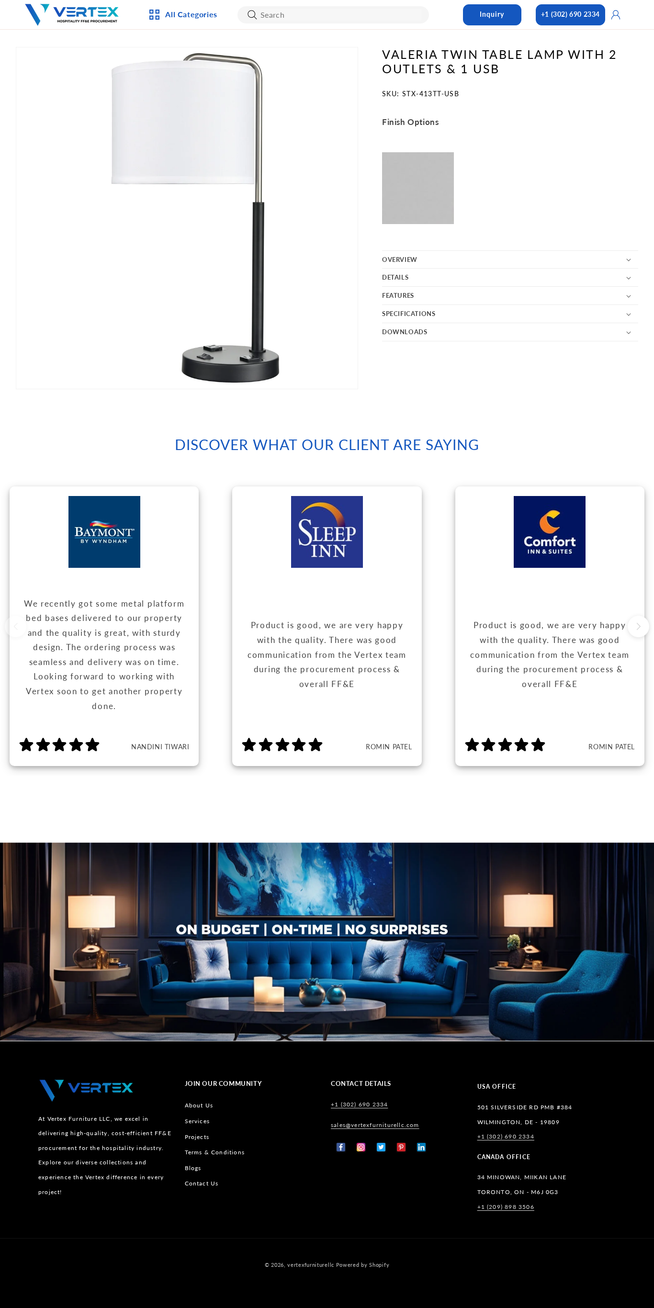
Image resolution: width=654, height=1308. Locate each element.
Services (197, 1120)
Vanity (277, 156)
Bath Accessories (295, 141)
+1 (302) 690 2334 (570, 14)
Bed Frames (388, 62)
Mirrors (279, 172)
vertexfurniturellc (310, 1265)
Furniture (179, 156)
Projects (197, 1136)
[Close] (252, 15)
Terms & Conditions (215, 1152)
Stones (381, 156)
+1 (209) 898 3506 (505, 1206)
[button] (510, 260)
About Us (199, 1105)
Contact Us (202, 1183)
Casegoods (181, 141)
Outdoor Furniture (196, 172)
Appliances (181, 62)
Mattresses (388, 77)
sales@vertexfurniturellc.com (375, 1124)
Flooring (385, 141)
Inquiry (492, 14)
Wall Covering (291, 77)
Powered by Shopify (363, 1265)
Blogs (193, 1167)
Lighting (177, 93)
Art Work (282, 62)
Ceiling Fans (183, 77)
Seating (175, 188)
